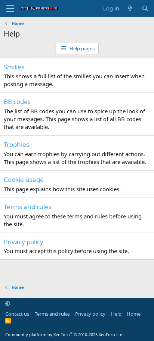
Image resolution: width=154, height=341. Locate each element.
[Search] (145, 8)
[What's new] (130, 8)
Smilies (14, 67)
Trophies (16, 144)
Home (134, 313)
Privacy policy (23, 241)
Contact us (17, 313)
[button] (8, 303)
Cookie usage (24, 179)
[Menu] (10, 8)
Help (116, 313)
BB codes (17, 101)
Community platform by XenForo (64, 334)
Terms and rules (28, 206)
